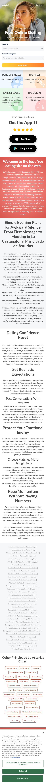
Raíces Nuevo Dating (14, 716)
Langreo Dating (9, 694)
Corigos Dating (9, 677)
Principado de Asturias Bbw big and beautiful (22, 553)
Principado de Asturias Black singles (22, 559)
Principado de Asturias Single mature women (22, 634)
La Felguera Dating (16, 690)
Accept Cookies (22, 779)
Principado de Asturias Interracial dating (22, 589)
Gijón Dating (24, 681)
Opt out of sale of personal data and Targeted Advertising (23, 763)
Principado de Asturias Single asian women (22, 616)
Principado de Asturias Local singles (22, 601)
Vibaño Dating (15, 721)
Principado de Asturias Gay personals (22, 577)
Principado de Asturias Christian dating (22, 568)
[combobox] (23, 48)
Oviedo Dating (29, 703)
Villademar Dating (29, 721)
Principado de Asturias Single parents (22, 643)
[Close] (43, 732)
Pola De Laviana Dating (15, 707)
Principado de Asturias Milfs (22, 607)
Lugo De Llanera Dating (16, 699)
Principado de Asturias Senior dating (22, 613)
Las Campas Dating (23, 694)
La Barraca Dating (14, 686)
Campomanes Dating (16, 672)
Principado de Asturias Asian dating (22, 550)
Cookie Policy (15, 757)
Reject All (23, 771)
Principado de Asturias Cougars (22, 571)
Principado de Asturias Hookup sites (22, 583)
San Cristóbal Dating (31, 716)
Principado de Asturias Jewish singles (22, 592)
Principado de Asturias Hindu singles (22, 580)
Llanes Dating (37, 694)
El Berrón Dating (23, 677)
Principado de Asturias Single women (22, 646)
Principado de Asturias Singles (23, 649)
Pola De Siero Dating (12, 712)
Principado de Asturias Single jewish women (22, 628)
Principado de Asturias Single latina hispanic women (22, 631)
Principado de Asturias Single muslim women (22, 640)
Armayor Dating (12, 668)
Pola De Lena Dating (32, 707)
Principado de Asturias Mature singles (22, 604)
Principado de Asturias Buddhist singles (22, 562)
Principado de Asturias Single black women (22, 619)
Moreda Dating (16, 703)
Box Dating (36, 668)
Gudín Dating (36, 681)
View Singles (23, 65)
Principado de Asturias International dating (22, 586)
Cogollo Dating (31, 672)
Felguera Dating (11, 681)
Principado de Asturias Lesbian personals (22, 598)
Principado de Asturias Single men (22, 637)
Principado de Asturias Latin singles (22, 595)
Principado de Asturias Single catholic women (22, 622)
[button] (39, 5)
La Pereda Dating (30, 690)
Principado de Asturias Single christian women (22, 625)
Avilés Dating (25, 668)
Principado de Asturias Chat (22, 565)
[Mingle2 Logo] (5, 5)
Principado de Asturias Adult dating (22, 547)
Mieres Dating (32, 699)
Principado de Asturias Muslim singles (22, 610)
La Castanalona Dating (30, 686)
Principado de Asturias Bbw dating (22, 556)
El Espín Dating (36, 677)
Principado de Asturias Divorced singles (22, 574)
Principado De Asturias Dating (31, 712)
